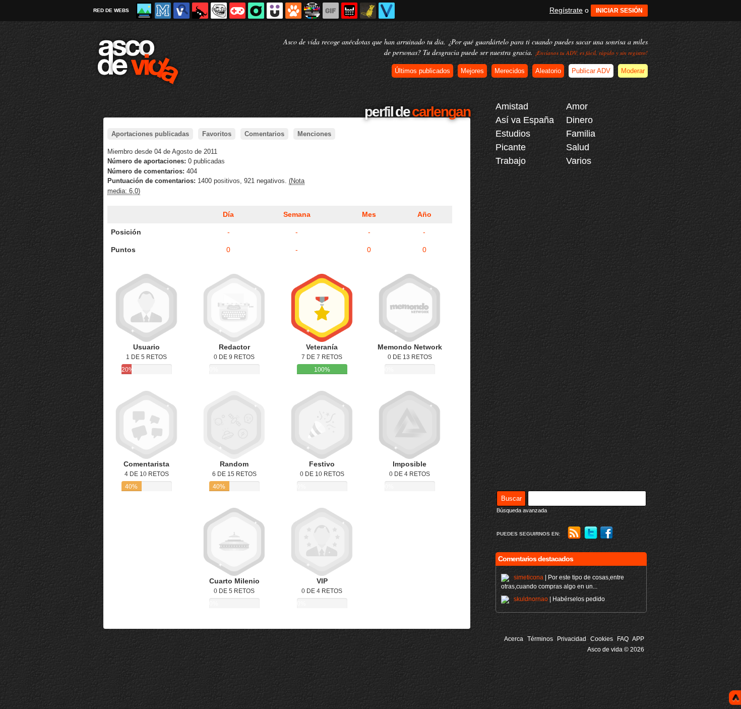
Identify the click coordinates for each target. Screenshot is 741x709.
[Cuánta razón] (144, 11)
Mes (369, 214)
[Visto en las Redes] (181, 11)
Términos (540, 638)
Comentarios (264, 134)
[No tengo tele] (312, 11)
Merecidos (510, 71)
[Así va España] (200, 11)
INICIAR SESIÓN (619, 10)
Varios (578, 161)
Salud (577, 147)
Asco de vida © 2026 (615, 649)
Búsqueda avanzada (522, 510)
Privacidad (571, 638)
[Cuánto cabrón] (219, 11)
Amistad (512, 106)
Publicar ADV (591, 71)
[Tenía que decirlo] (349, 11)
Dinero (579, 120)
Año (424, 214)
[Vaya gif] (331, 11)
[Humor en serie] (275, 11)
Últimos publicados (422, 71)
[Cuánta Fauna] (293, 11)
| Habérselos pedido (559, 599)
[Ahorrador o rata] (368, 11)
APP (638, 638)
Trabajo (511, 161)
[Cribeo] (256, 11)
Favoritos (216, 134)
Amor (577, 106)
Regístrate (566, 10)
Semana (297, 214)
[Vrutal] (237, 11)
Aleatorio (548, 71)
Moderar (633, 71)
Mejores (472, 71)
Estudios (513, 134)
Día (228, 214)
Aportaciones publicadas (150, 134)
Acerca (513, 638)
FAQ (623, 638)
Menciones (314, 134)
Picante (511, 147)
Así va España (525, 120)
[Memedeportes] (163, 11)
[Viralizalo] (387, 11)
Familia (580, 134)
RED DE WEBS (111, 10)
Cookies (601, 638)
